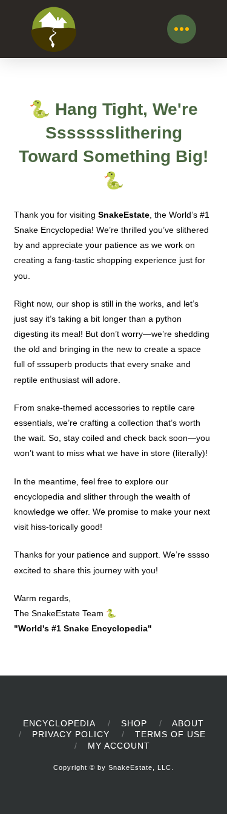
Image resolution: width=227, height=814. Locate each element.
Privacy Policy (71, 734)
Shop (134, 723)
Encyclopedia (59, 723)
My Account (119, 746)
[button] (181, 29)
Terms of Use (170, 734)
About (188, 723)
